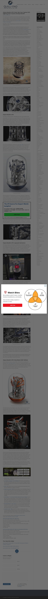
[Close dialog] (45, 286)
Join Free (12, 305)
